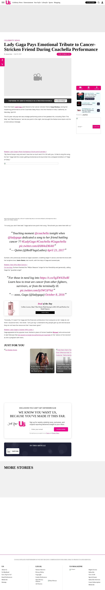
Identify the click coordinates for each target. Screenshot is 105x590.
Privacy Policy (55, 433)
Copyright (38, 574)
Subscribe (90, 2)
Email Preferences (7, 577)
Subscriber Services (94, 579)
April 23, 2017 (55, 250)
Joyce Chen (9, 54)
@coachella (42, 233)
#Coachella (43, 241)
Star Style (37, 2)
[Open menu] (3, 2)
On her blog (8, 267)
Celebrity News (17, 2)
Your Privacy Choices (39, 580)
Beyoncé (55, 332)
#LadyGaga (29, 241)
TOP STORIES (63, 54)
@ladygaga (14, 237)
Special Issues (93, 577)
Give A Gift (92, 574)
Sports (51, 2)
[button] (98, 2)
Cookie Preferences (41, 577)
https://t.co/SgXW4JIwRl (54, 277)
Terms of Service (40, 569)
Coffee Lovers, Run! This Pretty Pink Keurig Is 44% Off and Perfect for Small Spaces (45, 308)
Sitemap (4, 582)
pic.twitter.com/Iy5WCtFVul (36, 290)
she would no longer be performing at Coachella (34, 335)
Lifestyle (45, 2)
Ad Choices (39, 584)
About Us (4, 569)
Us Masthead (5, 572)
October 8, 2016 (54, 294)
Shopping (57, 2)
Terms (47, 433)
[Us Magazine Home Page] (8, 2)
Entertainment (28, 2)
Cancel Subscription (94, 582)
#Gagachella (58, 241)
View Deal (45, 312)
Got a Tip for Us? (7, 574)
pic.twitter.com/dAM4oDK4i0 (36, 246)
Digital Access (93, 569)
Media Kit (4, 579)
